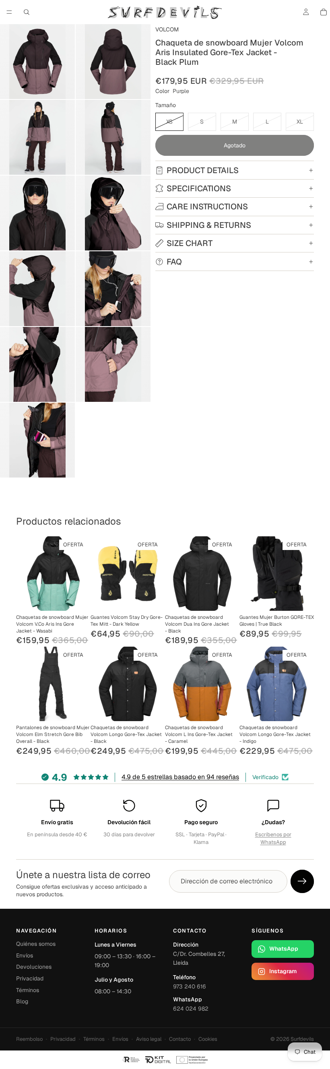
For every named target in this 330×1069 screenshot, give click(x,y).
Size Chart (189, 243)
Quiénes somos (36, 943)
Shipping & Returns (209, 225)
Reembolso (29, 1039)
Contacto (180, 1039)
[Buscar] (26, 12)
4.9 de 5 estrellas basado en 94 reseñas (180, 777)
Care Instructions (207, 206)
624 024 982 (190, 1008)
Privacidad (29, 978)
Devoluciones (34, 966)
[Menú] (9, 12)
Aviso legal (148, 1039)
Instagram (283, 971)
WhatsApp (283, 948)
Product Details (203, 170)
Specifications (199, 188)
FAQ (174, 261)
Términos (27, 990)
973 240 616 (189, 986)
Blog (22, 1001)
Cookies (207, 1039)
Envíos (24, 955)
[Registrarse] (302, 881)
